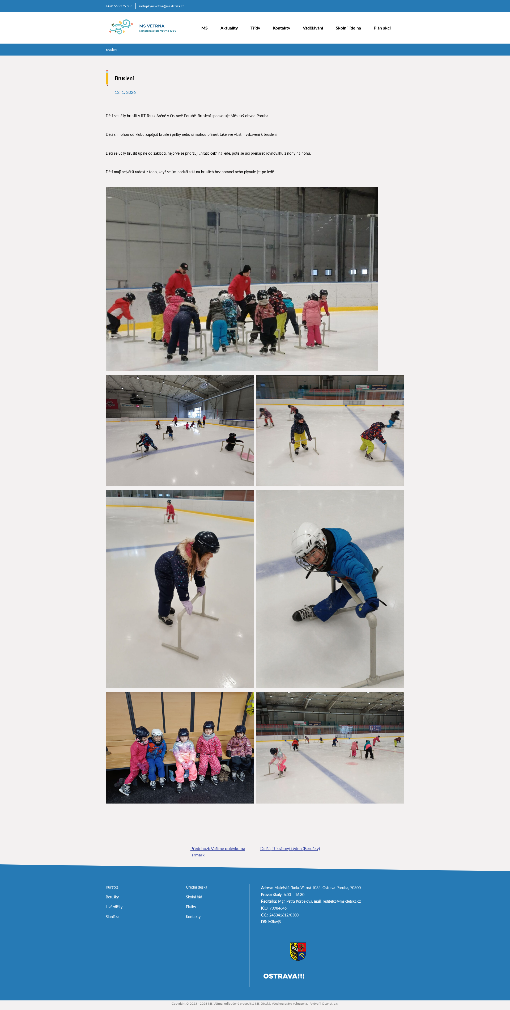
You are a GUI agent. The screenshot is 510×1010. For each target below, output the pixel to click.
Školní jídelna (348, 27)
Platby (191, 907)
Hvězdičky (114, 907)
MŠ (204, 27)
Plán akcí (382, 27)
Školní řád (194, 897)
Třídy (255, 27)
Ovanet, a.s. (330, 1003)
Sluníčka (112, 916)
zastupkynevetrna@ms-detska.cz (161, 6)
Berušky (112, 897)
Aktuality (229, 27)
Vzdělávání (313, 27)
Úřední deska (196, 887)
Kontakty (281, 27)
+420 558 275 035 (119, 6)
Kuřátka (112, 887)
